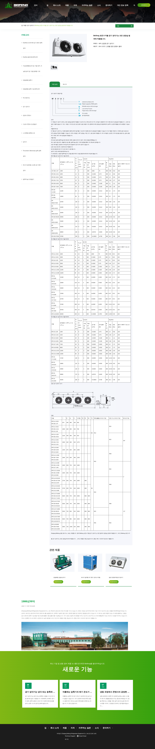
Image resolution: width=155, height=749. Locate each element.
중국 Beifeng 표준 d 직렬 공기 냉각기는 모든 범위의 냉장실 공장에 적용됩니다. (97, 533)
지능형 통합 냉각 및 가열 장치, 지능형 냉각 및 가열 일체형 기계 (32, 68)
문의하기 (144, 5)
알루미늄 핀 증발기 (28, 179)
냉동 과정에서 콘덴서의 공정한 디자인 (79, 692)
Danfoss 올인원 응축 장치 (30, 57)
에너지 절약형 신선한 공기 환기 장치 (32, 167)
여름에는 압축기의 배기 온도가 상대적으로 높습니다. (48, 692)
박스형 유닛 (26, 97)
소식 (99, 5)
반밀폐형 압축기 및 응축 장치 (31, 89)
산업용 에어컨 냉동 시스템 (111, 692)
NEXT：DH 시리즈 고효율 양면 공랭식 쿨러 (107, 46)
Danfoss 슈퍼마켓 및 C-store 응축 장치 (32, 45)
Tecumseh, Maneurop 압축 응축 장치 (32, 153)
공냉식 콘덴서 (27, 115)
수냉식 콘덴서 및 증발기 (30, 124)
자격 (75, 5)
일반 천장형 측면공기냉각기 (88, 577)
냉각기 (25, 142)
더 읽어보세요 (58, 581)
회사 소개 (56, 5)
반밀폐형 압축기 (27, 80)
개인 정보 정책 (122, 5)
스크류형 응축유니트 (29, 133)
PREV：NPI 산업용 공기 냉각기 (103, 43)
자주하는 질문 (87, 5)
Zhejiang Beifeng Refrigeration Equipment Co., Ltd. (75, 733)
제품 (67, 5)
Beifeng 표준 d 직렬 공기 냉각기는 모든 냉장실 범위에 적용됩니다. (118, 578)
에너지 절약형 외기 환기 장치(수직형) (63, 577)
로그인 (67, 739)
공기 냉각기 (30, 25)
